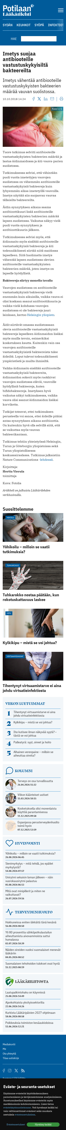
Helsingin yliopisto (40, 315)
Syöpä (39, 25)
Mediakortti (9, 1044)
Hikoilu (10, 517)
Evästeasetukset (16, 1124)
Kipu (9, 613)
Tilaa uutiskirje (11, 1058)
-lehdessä (45, 460)
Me (4, 1048)
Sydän (8, 25)
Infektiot (56, 25)
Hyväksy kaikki (43, 1124)
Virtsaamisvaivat (15, 656)
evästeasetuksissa (25, 1114)
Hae (14, 39)
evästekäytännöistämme (17, 1107)
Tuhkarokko (13, 565)
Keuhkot (23, 25)
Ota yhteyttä (9, 1053)
